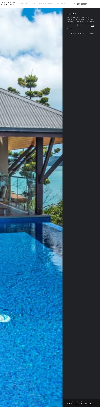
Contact (62, 4)
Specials (50, 4)
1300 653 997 (80, 4)
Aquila (71, 13)
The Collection (24, 4)
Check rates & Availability (78, 33)
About (33, 4)
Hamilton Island (41, 4)
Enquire (94, 4)
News (56, 4)
